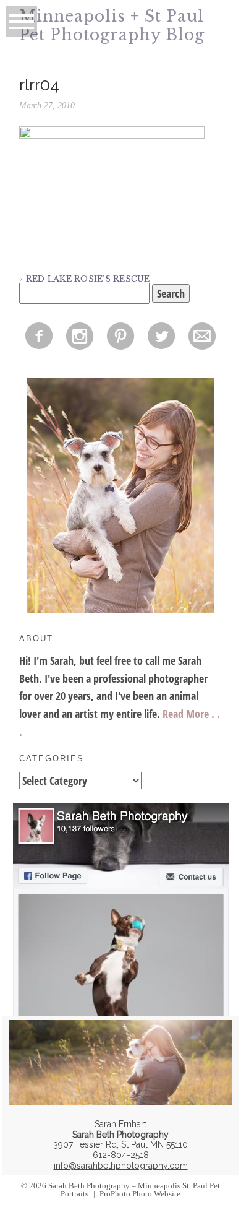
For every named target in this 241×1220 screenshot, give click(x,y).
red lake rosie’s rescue (88, 279)
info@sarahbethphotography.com (121, 1165)
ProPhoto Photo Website (139, 1193)
